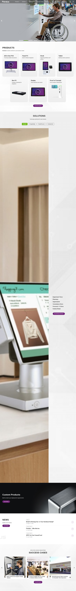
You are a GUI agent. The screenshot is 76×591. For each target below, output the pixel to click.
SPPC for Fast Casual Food (34, 535)
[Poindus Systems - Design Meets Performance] (5, 1)
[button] (21, 40)
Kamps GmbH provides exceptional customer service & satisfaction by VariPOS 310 (60, 578)
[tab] (24, 124)
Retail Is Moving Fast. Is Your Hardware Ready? (40, 522)
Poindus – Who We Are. (33, 528)
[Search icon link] (73, 1)
